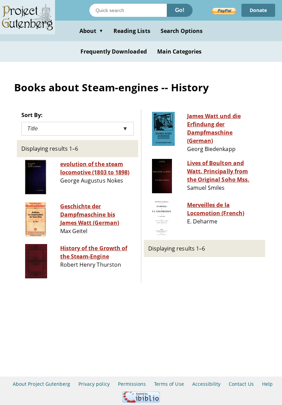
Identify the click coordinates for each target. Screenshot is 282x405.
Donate (258, 10)
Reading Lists (131, 31)
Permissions (132, 384)
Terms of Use (169, 384)
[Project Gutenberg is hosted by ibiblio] (141, 400)
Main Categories (179, 51)
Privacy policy (94, 384)
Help (267, 384)
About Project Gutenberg (41, 384)
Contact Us (241, 384)
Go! (179, 10)
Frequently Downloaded (113, 51)
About (91, 31)
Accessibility (206, 384)
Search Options (182, 31)
